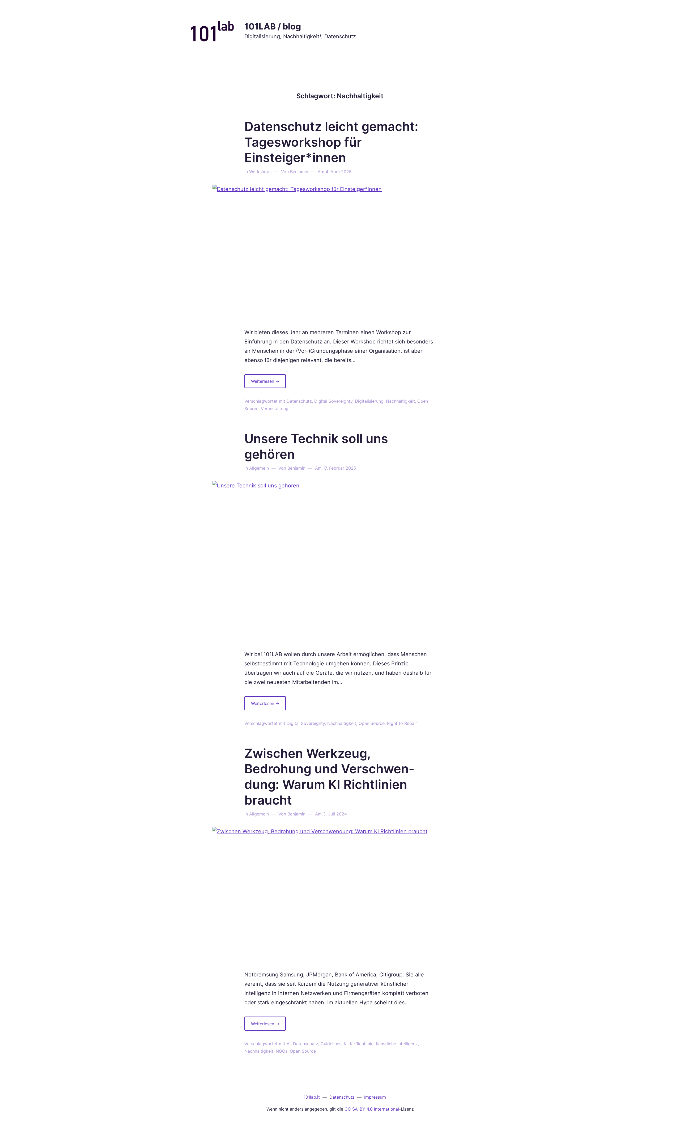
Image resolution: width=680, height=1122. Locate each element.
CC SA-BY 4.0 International (372, 1109)
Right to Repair (402, 723)
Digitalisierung (369, 401)
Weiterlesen (268, 383)
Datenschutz (299, 401)
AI (289, 1043)
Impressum (375, 1097)
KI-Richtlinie (361, 1043)
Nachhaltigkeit (400, 401)
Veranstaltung (274, 408)
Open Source (372, 723)
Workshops (260, 171)
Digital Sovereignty (333, 401)
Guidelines (331, 1043)
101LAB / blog (272, 26)
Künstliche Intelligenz (397, 1043)
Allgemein (259, 468)
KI (345, 1043)
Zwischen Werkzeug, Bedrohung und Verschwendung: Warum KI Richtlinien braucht (329, 777)
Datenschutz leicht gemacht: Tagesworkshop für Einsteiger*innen (331, 142)
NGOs (281, 1051)
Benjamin (299, 171)
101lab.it (312, 1097)
